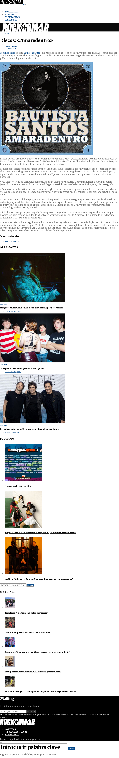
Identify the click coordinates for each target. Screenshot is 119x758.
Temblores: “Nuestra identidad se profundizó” (26, 613)
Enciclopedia (12, 17)
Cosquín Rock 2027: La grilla (17, 486)
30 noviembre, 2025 (13, 311)
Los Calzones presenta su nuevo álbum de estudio (27, 632)
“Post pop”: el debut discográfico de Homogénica (22, 368)
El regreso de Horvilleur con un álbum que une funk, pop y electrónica (31, 308)
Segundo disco (7, 53)
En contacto (12, 734)
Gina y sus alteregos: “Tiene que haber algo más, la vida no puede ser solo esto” (41, 691)
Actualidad (11, 12)
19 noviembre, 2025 (12, 432)
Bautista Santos (32, 53)
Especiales (11, 20)
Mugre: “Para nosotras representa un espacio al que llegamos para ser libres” (40, 532)
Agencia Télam (11, 47)
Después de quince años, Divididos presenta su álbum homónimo (29, 429)
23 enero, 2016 (10, 48)
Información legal (16, 732)
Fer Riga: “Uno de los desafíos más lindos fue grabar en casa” (33, 672)
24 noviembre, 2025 (13, 372)
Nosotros (10, 729)
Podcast (9, 14)
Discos (7, 34)
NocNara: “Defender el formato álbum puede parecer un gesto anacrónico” (39, 579)
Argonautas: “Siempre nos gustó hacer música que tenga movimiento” (37, 652)
